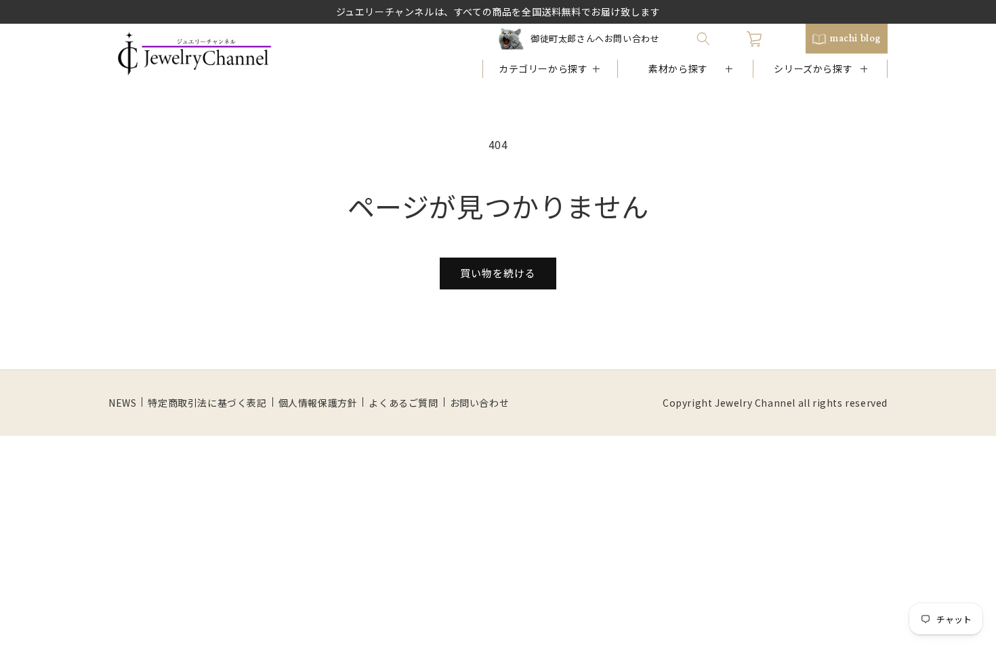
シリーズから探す (813, 68)
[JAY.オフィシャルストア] (194, 53)
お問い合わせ (480, 402)
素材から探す (678, 68)
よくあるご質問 (403, 402)
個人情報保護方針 (318, 402)
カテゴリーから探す (543, 68)
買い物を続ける (498, 273)
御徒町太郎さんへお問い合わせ (595, 38)
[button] (703, 39)
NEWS (122, 402)
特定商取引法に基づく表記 (207, 402)
